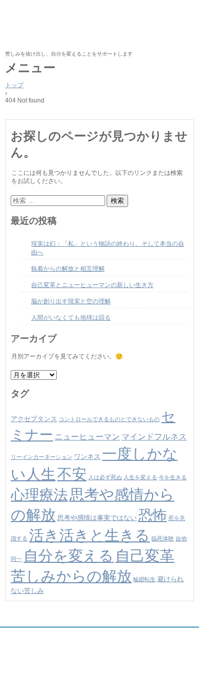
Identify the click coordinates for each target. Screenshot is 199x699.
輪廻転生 (144, 579)
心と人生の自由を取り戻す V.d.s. (99, 25)
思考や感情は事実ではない (97, 518)
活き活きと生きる (89, 535)
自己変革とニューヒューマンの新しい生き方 (92, 285)
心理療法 (39, 495)
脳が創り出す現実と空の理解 (71, 301)
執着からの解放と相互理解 (68, 268)
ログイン (184, 677)
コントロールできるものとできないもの (109, 419)
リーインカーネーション (41, 457)
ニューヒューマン (87, 436)
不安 (72, 474)
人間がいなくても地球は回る (71, 317)
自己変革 (145, 556)
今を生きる (173, 477)
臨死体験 (163, 538)
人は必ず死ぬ (105, 477)
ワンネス (87, 456)
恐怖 (152, 515)
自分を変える (68, 555)
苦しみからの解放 (71, 575)
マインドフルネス (154, 436)
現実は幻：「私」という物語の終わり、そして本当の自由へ (107, 248)
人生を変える (140, 477)
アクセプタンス (34, 419)
